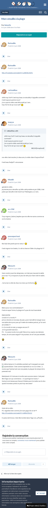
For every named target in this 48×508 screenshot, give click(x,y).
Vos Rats (17, 27)
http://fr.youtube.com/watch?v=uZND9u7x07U (17, 73)
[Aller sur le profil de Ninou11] (4, 267)
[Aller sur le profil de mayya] (4, 123)
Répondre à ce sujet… (14, 452)
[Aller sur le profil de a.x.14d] (4, 210)
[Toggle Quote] (5, 131)
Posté (14, 46)
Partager (12, 464)
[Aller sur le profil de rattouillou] (4, 91)
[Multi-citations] (3, 56)
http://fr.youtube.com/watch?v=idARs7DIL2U (17, 413)
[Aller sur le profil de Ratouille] (4, 44)
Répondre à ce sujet (24, 35)
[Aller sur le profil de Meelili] (4, 181)
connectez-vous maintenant (26, 440)
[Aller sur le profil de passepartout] (4, 237)
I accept (42, 493)
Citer (8, 56)
